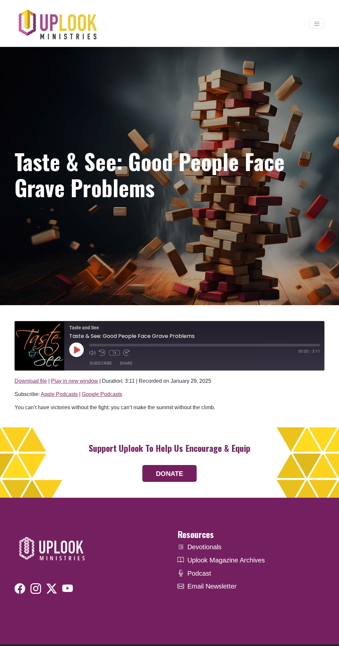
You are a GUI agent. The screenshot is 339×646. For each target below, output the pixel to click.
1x (114, 352)
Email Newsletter (212, 586)
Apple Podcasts (59, 394)
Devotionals (204, 547)
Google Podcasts (102, 394)
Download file (31, 381)
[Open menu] (316, 23)
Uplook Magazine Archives (226, 560)
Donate (169, 473)
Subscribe (101, 363)
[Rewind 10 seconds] (102, 352)
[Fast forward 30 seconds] (126, 352)
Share (126, 363)
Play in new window (74, 381)
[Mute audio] (92, 353)
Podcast (199, 573)
